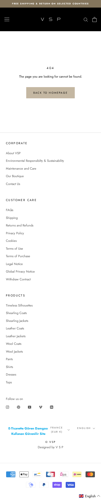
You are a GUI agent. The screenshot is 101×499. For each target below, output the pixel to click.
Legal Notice (14, 264)
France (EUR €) (56, 430)
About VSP (13, 153)
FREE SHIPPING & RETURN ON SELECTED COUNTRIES (50, 3)
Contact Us (13, 184)
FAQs (9, 210)
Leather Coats (15, 328)
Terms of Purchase (18, 256)
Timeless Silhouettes (19, 305)
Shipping (12, 217)
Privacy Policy (15, 233)
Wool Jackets (14, 351)
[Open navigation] (6, 19)
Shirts (9, 367)
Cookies (11, 240)
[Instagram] (7, 406)
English (84, 428)
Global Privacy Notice (20, 271)
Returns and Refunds (19, 225)
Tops (9, 382)
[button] (89, 496)
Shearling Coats (16, 313)
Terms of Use (14, 248)
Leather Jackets (15, 336)
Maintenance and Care (21, 168)
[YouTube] (29, 406)
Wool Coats (13, 343)
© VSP (50, 442)
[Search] (86, 19)
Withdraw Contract (18, 279)
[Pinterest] (18, 406)
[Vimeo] (40, 406)
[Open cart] (94, 19)
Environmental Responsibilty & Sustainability (35, 160)
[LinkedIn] (51, 406)
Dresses (11, 374)
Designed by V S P (50, 447)
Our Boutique (15, 176)
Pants (9, 359)
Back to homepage (50, 93)
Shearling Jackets (17, 320)
